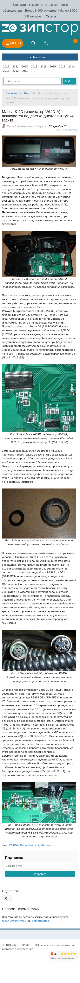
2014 (71, 66)
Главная (11, 93)
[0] (71, 43)
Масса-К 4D (48, 845)
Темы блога (40, 57)
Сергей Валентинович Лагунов (26, 126)
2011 (25, 70)
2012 (15, 70)
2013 (6, 70)
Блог (27, 93)
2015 (62, 66)
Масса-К (33, 845)
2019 (34, 66)
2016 (53, 66)
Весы (23, 845)
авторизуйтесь (41, 920)
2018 (43, 66)
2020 (25, 66)
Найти (69, 81)
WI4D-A (14, 845)
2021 (15, 66)
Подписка (14, 858)
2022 (6, 66)
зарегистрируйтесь (14, 920)
